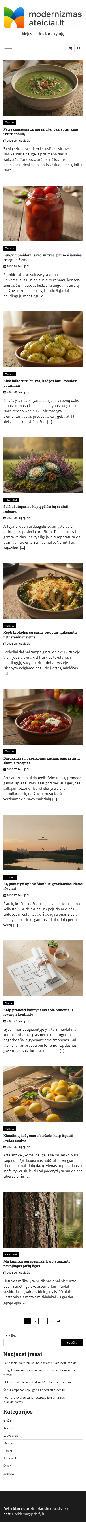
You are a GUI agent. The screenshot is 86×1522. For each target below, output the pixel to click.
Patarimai (11, 499)
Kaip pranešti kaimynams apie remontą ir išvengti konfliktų (38, 1012)
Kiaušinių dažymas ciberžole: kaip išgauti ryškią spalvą (38, 1137)
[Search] (78, 48)
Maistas (9, 122)
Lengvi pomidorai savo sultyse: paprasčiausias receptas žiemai (42, 257)
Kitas (58, 1321)
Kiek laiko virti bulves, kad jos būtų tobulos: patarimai (40, 383)
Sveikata (8, 1473)
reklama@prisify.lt (29, 1514)
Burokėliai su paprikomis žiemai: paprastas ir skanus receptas (41, 760)
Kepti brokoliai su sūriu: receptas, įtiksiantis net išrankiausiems (40, 634)
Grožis (7, 1420)
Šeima (7, 1466)
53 (51, 1321)
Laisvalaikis (10, 1436)
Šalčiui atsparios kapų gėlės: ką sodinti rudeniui (35, 508)
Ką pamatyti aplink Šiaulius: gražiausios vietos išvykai (43, 886)
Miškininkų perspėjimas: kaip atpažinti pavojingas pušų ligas (36, 1263)
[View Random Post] (70, 48)
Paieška (9, 1336)
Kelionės (10, 877)
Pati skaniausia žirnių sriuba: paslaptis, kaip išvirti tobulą (40, 131)
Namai (9, 1003)
